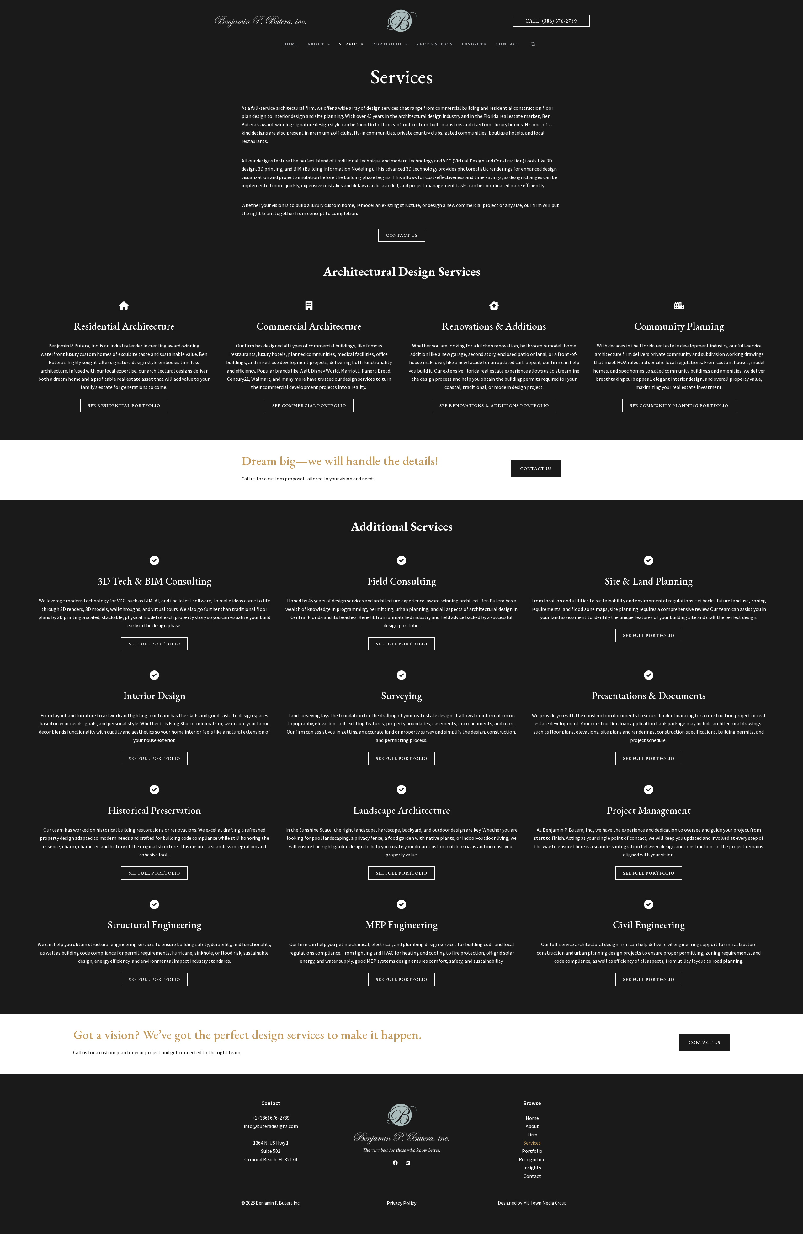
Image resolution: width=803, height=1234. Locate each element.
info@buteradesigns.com (271, 1126)
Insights (532, 1167)
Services (532, 1143)
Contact (532, 1176)
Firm (532, 1134)
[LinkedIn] (407, 1162)
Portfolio (532, 1151)
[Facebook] (395, 1162)
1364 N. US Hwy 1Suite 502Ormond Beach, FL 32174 (270, 1151)
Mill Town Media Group (545, 1203)
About (532, 1126)
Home (532, 1118)
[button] (551, 21)
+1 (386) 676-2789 (271, 1118)
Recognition (532, 1159)
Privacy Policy (401, 1203)
